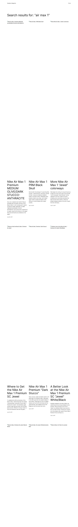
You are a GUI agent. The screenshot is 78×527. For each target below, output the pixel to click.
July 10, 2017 (9, 412)
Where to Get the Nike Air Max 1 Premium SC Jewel (17, 391)
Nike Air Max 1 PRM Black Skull (38, 185)
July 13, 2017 (53, 205)
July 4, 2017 (52, 415)
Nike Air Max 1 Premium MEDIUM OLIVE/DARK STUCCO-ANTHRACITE (16, 190)
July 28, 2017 (10, 217)
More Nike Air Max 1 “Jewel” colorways (59, 185)
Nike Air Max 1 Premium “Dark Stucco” (38, 390)
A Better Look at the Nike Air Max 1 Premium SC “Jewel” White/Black (60, 393)
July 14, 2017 (31, 205)
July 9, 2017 (31, 408)
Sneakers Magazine (11, 3)
